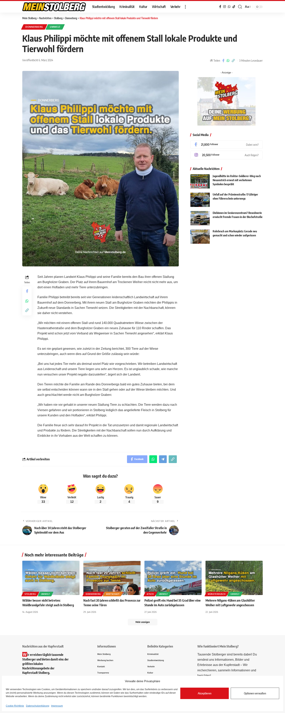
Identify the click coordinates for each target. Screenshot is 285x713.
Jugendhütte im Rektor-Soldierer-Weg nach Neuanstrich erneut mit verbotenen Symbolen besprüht (237, 180)
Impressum (57, 705)
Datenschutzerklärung (37, 705)
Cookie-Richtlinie (15, 705)
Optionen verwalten (255, 693)
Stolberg (30, 594)
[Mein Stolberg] (54, 7)
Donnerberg (34, 26)
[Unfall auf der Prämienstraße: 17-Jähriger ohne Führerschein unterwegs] (200, 200)
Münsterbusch (216, 594)
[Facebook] (226, 144)
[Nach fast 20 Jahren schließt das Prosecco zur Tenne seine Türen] (112, 578)
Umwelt (55, 26)
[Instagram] (226, 155)
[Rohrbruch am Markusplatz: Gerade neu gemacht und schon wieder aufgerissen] (200, 236)
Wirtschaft (113, 594)
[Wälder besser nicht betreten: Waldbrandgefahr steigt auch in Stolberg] (50, 578)
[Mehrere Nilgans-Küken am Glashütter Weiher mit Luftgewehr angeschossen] (234, 578)
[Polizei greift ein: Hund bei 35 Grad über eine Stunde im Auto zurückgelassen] (173, 578)
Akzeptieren (204, 693)
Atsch (150, 594)
